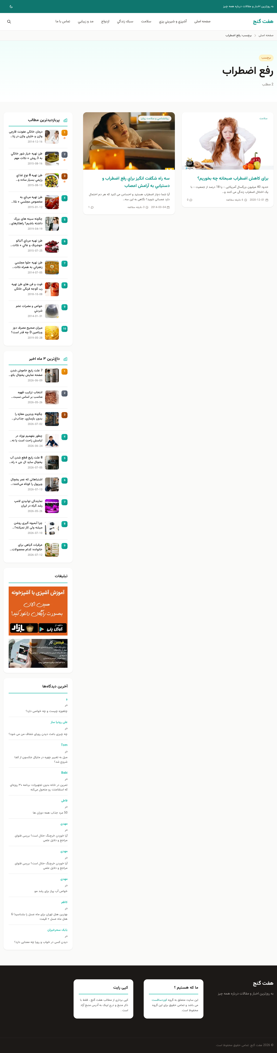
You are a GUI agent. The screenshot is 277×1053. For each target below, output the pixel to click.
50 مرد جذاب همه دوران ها (50, 813)
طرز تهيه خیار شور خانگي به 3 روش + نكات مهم (26, 156)
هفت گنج (263, 983)
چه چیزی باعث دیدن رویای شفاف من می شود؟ (38, 734)
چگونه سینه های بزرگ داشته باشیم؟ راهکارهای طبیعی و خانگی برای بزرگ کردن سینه (26, 221)
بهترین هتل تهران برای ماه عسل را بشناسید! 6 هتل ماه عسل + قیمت (39, 916)
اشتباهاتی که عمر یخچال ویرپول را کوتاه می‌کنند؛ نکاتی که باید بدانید (26, 482)
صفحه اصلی (202, 21)
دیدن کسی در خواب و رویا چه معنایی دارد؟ (41, 942)
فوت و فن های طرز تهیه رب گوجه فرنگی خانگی (26, 286)
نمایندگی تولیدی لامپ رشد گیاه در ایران (28, 503)
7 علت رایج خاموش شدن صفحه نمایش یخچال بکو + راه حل (26, 373)
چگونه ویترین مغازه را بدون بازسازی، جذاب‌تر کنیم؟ (28, 416)
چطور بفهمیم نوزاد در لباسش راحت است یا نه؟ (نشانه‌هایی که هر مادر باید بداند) (26, 438)
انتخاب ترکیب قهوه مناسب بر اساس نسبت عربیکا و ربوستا (27, 395)
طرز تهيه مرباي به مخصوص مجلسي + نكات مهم (26, 199)
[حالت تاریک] (8, 6)
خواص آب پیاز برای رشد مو (51, 891)
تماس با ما (63, 21)
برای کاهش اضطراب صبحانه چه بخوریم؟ (232, 178)
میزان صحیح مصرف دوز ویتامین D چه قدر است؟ (26, 330)
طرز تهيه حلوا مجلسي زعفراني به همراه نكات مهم (28, 265)
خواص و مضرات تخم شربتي (29, 308)
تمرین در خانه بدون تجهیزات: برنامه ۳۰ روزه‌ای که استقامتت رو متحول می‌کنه (39, 787)
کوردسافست (159, 1000)
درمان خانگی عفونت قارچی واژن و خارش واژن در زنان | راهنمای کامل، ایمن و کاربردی (25, 134)
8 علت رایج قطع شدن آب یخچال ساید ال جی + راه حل (26, 460)
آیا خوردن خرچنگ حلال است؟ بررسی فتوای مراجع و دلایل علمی (41, 838)
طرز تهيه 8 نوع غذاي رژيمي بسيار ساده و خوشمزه (29, 177)
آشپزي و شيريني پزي (173, 21)
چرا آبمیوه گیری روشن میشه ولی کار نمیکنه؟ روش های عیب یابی (28, 525)
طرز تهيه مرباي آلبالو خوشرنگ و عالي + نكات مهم (27, 243)
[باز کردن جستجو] (8, 21)
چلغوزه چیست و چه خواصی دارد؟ (47, 711)
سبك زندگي (125, 21)
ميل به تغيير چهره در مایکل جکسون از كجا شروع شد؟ (41, 759)
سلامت (146, 21)
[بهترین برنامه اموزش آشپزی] (38, 611)
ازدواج (105, 21)
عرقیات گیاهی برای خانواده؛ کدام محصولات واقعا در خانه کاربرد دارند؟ (26, 547)
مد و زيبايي (85, 21)
